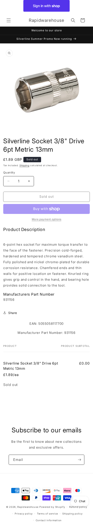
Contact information (49, 520)
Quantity (9, 172)
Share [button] (12, 313)
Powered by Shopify (52, 506)
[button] (8, 20)
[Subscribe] (79, 460)
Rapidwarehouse (27, 506)
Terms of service (47, 513)
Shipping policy (72, 513)
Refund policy (78, 506)
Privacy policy (24, 513)
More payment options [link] (46, 219)
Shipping (24, 165)
